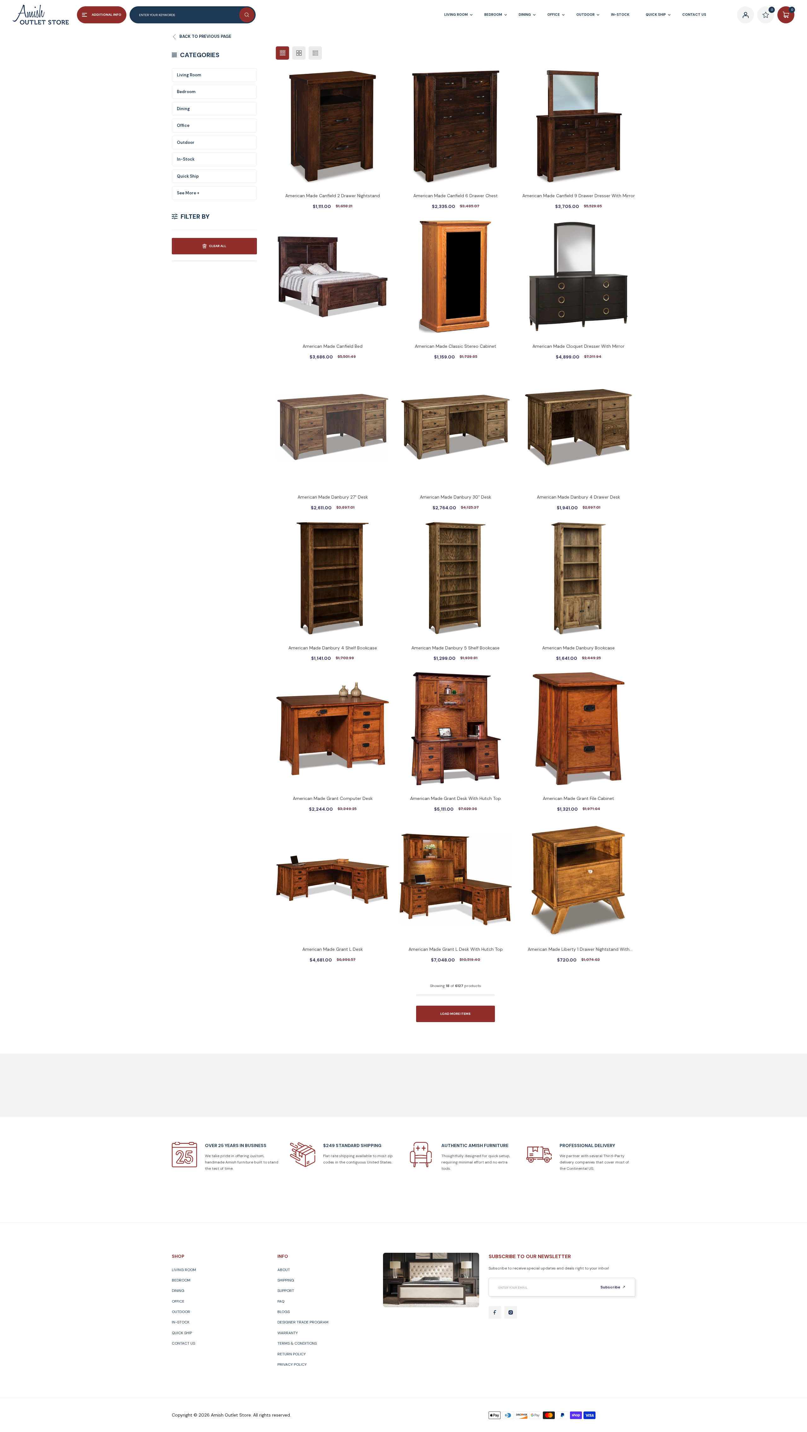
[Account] (745, 14)
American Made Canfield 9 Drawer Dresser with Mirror (578, 195)
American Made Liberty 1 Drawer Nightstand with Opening (579, 949)
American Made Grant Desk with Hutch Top (455, 798)
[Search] (246, 14)
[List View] (315, 53)
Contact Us (183, 1343)
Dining (183, 108)
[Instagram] (510, 1312)
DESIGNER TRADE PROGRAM (302, 1322)
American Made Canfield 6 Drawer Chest (455, 195)
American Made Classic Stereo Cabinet (455, 346)
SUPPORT (285, 1290)
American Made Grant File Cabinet (578, 798)
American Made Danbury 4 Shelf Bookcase (332, 648)
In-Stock (185, 159)
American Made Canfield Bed (333, 346)
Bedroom (186, 91)
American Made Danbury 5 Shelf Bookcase (455, 648)
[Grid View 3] (282, 53)
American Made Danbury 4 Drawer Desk (578, 497)
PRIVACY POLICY (292, 1364)
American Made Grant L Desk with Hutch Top (456, 949)
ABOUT (283, 1269)
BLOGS (283, 1311)
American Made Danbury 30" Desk (455, 497)
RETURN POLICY (291, 1354)
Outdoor (185, 142)
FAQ (280, 1301)
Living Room (189, 75)
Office (183, 125)
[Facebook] (495, 1312)
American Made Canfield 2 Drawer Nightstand (332, 195)
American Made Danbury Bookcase (578, 648)
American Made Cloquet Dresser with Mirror (578, 346)
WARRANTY (287, 1332)
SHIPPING (285, 1280)
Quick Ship (188, 176)
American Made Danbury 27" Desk (333, 497)
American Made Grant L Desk (332, 949)
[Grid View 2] (298, 53)
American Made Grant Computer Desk (333, 798)
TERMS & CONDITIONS (297, 1343)
